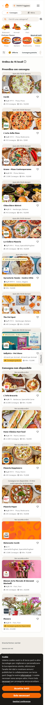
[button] (5, 6)
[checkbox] (6, 42)
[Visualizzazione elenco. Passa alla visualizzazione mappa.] (40, 19)
